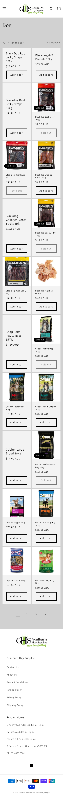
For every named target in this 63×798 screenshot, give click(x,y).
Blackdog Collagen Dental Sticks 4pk (16, 219)
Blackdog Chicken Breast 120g (44, 176)
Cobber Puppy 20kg (15, 522)
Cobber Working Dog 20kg (45, 524)
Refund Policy (14, 689)
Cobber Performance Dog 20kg (45, 466)
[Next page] (45, 614)
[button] (4, 8)
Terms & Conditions (17, 682)
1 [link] (18, 614)
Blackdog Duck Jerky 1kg (16, 292)
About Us (12, 674)
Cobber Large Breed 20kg (15, 451)
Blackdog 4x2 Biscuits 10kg (44, 57)
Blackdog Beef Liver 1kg (15, 176)
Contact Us (13, 667)
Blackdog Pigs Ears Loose (44, 292)
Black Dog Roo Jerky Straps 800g (15, 57)
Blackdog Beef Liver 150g (44, 118)
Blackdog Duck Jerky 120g (45, 234)
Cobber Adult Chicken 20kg (46, 408)
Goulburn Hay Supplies (27, 792)
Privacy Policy (14, 697)
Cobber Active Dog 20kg (44, 350)
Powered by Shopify (43, 792)
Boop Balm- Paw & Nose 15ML (14, 335)
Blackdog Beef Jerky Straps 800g (15, 104)
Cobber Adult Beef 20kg (15, 408)
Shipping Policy (15, 705)
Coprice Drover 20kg (16, 580)
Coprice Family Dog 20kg (44, 581)
